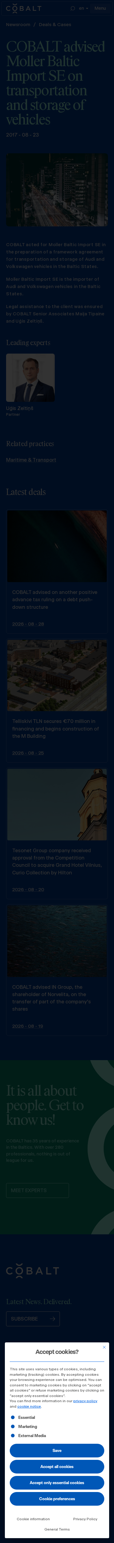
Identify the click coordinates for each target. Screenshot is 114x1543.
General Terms (57, 1529)
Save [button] (57, 1450)
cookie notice (29, 1406)
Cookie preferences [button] (57, 1498)
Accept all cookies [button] (57, 1466)
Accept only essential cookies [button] (57, 1482)
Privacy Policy (85, 1519)
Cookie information (33, 1519)
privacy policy (85, 1401)
